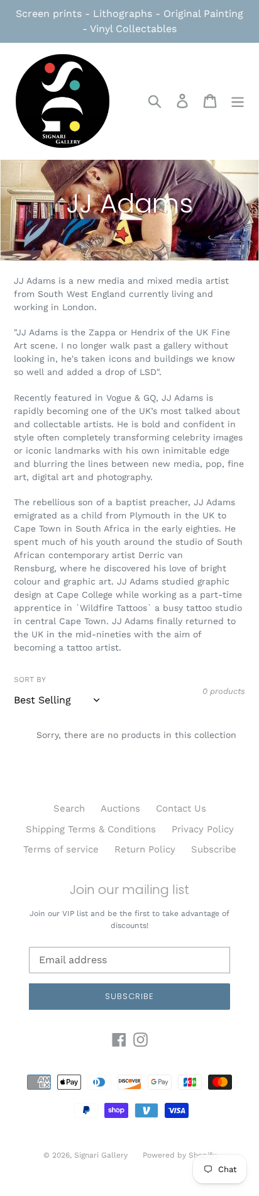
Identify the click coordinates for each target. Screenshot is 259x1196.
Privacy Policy (203, 829)
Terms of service (61, 849)
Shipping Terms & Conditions (91, 829)
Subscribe (213, 849)
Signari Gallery (102, 1155)
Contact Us (181, 808)
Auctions (120, 808)
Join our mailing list (129, 889)
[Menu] (237, 101)
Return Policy (144, 849)
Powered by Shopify (179, 1155)
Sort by (30, 679)
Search (69, 808)
